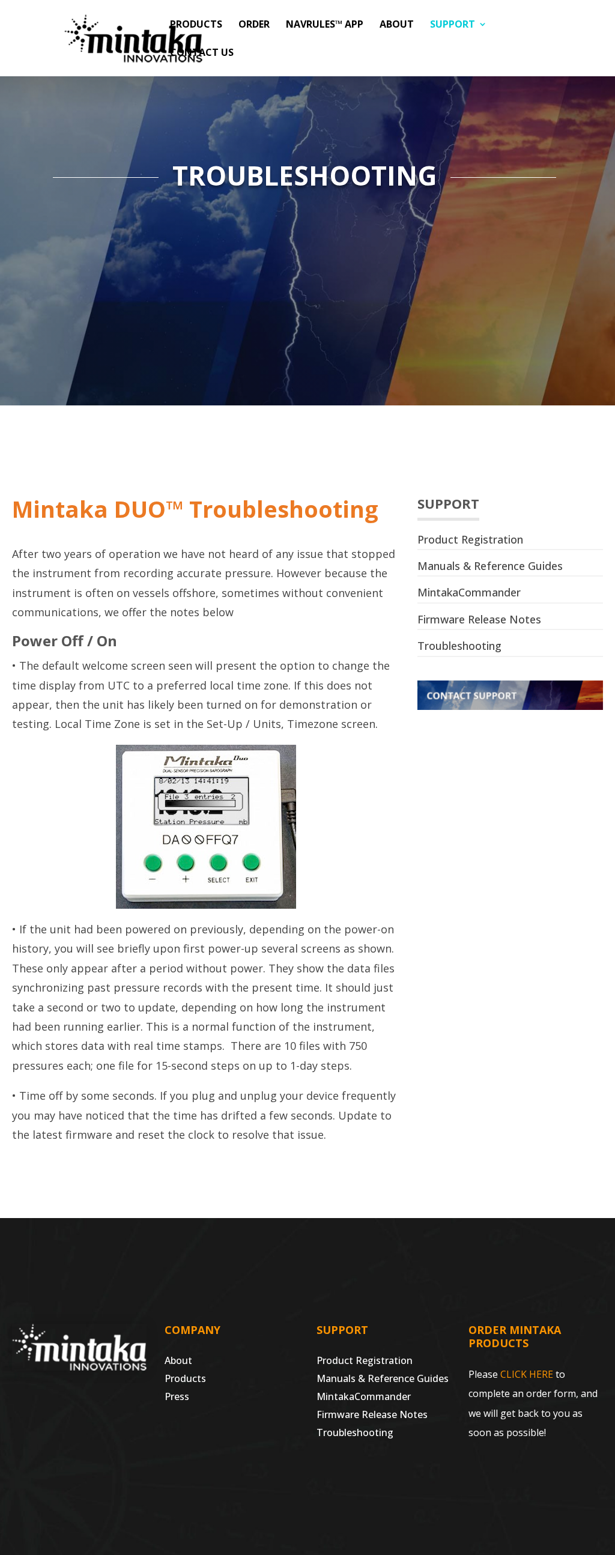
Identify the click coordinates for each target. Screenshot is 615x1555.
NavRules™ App (324, 25)
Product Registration (470, 539)
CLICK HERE (526, 1374)
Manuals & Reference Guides (490, 566)
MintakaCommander (469, 592)
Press (177, 1397)
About (397, 25)
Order (254, 25)
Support (452, 25)
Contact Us (202, 53)
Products (196, 25)
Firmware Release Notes (479, 619)
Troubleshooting (459, 645)
